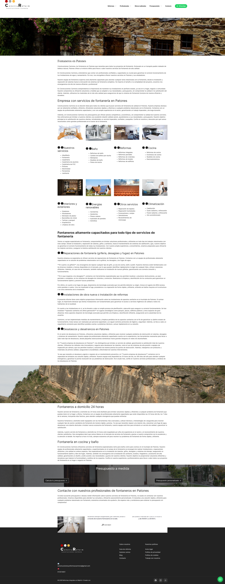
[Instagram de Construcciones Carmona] (161, 580)
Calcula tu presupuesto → (56, 480)
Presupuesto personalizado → (168, 480)
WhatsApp (182, 6)
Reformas (111, 6)
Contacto (168, 6)
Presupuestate (155, 6)
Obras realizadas (140, 6)
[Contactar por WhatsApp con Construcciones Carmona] (220, 579)
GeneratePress (95, 580)
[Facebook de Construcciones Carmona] (156, 580)
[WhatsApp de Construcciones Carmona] (165, 580)
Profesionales (124, 6)
